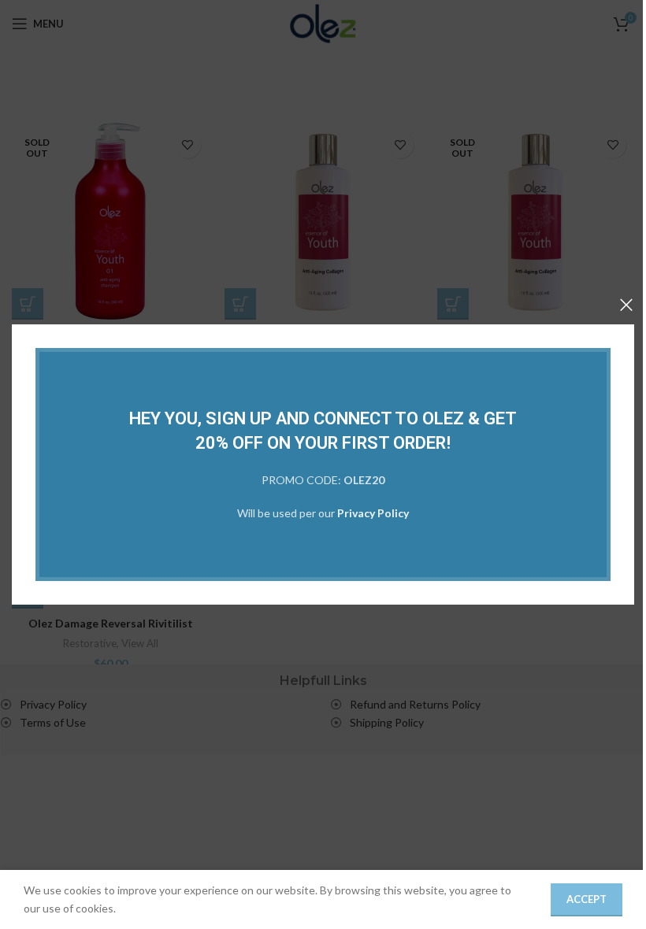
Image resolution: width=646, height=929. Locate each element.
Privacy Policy (373, 513)
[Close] (626, 304)
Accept (586, 899)
